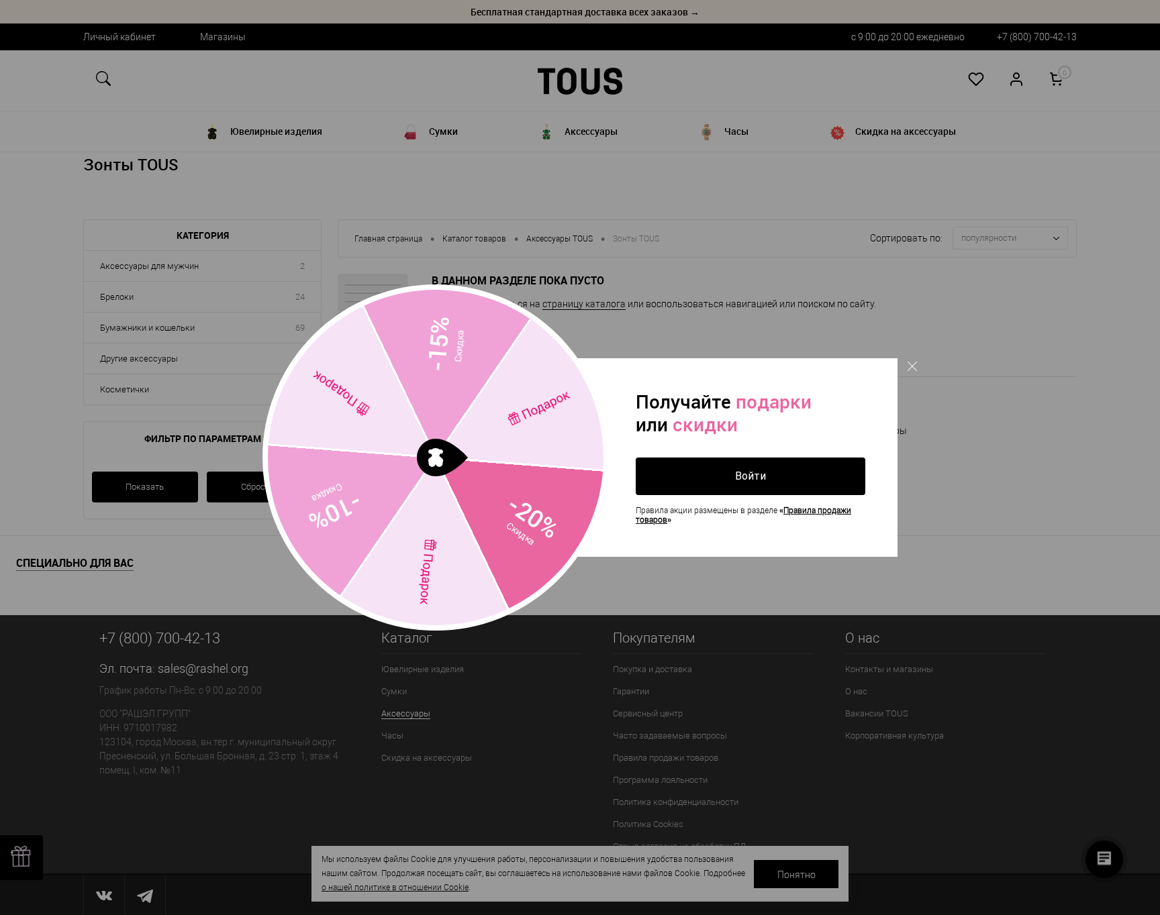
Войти (750, 476)
